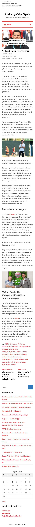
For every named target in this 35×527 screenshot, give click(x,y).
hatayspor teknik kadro (10, 349)
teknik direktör (7, 359)
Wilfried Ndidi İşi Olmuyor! (10, 466)
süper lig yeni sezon (15, 357)
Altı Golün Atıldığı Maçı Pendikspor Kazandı (16, 407)
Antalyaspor (6, 511)
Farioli (17, 318)
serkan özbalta (8, 354)
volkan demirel (8, 362)
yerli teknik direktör (9, 365)
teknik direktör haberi (21, 359)
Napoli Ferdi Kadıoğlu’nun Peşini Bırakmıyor (16, 456)
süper (5, 357)
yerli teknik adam (20, 362)
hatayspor (22, 344)
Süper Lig (12, 214)
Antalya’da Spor (17, 14)
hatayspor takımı (25, 346)
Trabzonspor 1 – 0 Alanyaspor (12, 452)
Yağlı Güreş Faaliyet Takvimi (11, 516)
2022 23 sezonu (11, 344)
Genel (20, 58)
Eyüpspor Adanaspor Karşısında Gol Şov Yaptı (17, 403)
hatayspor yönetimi (9, 352)
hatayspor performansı (10, 346)
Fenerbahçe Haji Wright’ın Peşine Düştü (15, 415)
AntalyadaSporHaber (10, 56)
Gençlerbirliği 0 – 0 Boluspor (11, 411)
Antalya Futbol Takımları (11, 58)
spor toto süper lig (21, 354)
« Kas (4, 501)
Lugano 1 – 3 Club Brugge (11, 419)
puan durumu (22, 352)
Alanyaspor (6, 513)
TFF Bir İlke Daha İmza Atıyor (11, 429)
